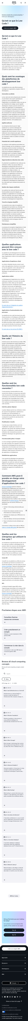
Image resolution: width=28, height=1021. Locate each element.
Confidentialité (5, 1005)
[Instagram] (10, 997)
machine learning (14, 500)
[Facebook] (5, 997)
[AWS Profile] (25, 2)
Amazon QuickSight (7, 486)
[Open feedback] (26, 510)
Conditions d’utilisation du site (9, 1007)
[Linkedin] (7, 997)
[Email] (20, 997)
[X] (2, 997)
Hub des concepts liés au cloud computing (12, 14)
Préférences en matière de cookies (10, 1014)
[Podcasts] (17, 997)
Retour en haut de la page (13, 1001)
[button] (10, 28)
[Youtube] (15, 997)
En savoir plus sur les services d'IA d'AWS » (12, 329)
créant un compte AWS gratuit (9, 527)
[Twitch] (12, 997)
